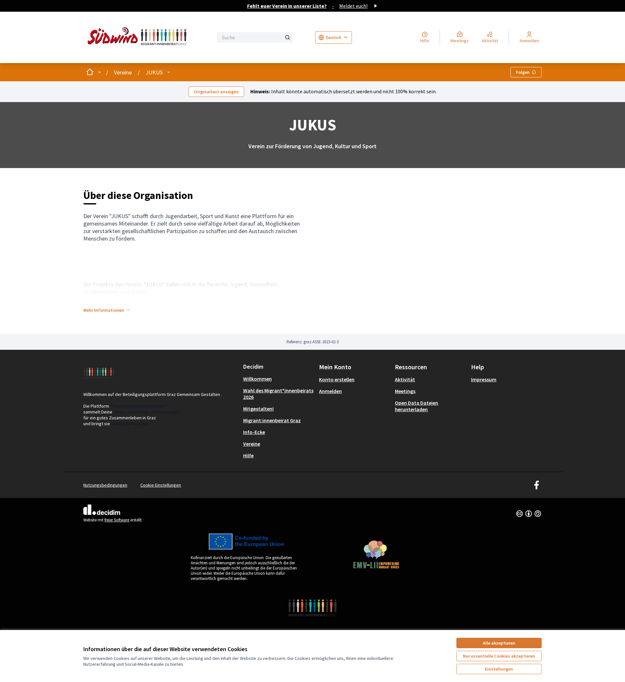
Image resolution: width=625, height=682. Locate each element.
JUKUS (154, 72)
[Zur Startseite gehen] (138, 37)
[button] (107, 310)
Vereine (123, 72)
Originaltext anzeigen (216, 92)
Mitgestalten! (258, 408)
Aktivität (405, 379)
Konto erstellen (336, 379)
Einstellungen (499, 669)
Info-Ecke (254, 432)
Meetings (405, 391)
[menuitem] (278, 378)
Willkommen (257, 378)
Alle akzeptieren (499, 643)
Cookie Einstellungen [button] (160, 485)
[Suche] (287, 37)
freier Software (116, 520)
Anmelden (330, 391)
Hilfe (248, 455)
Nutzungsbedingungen (105, 485)
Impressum (483, 379)
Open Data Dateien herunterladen (416, 406)
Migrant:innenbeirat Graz (272, 420)
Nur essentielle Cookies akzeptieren (499, 656)
